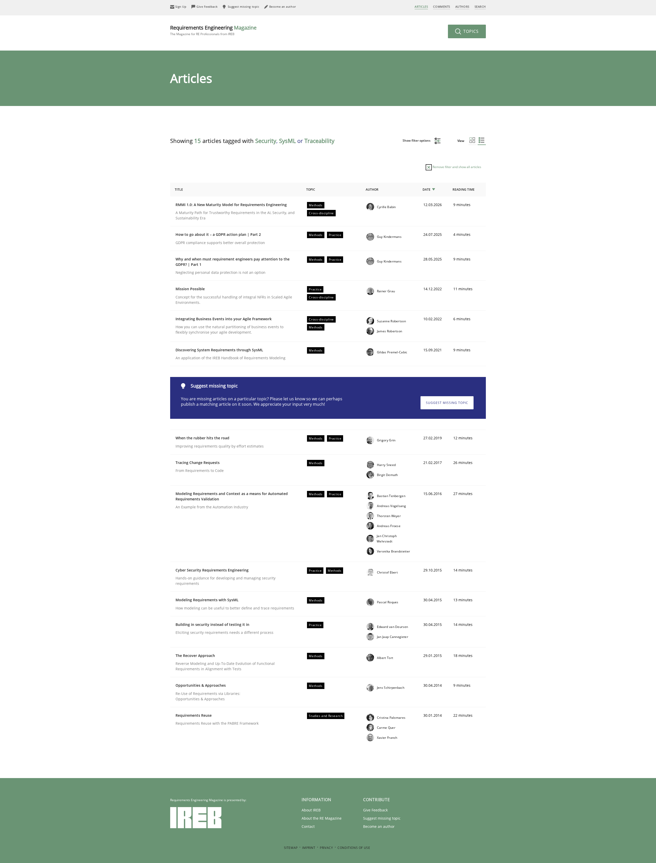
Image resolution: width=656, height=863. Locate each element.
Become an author (379, 826)
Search (480, 6)
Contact (308, 826)
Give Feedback (375, 810)
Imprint (308, 848)
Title (179, 189)
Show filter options (417, 140)
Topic (310, 189)
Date (426, 189)
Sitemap (291, 848)
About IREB (311, 810)
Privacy (326, 848)
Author (372, 189)
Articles (421, 6)
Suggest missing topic (447, 403)
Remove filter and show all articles (456, 167)
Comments (441, 6)
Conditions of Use (353, 848)
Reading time (464, 189)
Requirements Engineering (213, 30)
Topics (470, 31)
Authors (462, 6)
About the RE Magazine (322, 818)
